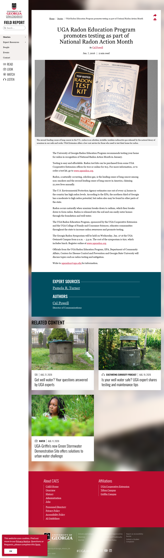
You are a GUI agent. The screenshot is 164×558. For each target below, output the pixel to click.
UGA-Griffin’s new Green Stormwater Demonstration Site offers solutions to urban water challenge (59, 450)
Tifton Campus (108, 490)
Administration (53, 498)
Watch (11, 74)
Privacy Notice (23, 541)
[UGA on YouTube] (106, 551)
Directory (81, 537)
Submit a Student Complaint (132, 540)
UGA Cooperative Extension (115, 486)
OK (10, 551)
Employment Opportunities (112, 534)
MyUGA (81, 540)
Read (10, 64)
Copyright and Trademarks (112, 537)
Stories (6, 37)
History (49, 494)
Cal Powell (97, 47)
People (6, 47)
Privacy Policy (53, 510)
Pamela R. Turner (66, 288)
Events (6, 52)
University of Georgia (58, 538)
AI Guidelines (53, 518)
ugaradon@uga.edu (71, 263)
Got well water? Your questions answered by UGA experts (61, 382)
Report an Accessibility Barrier (134, 535)
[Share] (155, 15)
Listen (10, 79)
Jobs (48, 501)
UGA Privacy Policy (109, 540)
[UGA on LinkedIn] (110, 551)
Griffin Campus (108, 494)
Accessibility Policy (55, 514)
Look (10, 69)
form (37, 544)
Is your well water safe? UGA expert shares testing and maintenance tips (129, 382)
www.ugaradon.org (83, 170)
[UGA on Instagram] (102, 551)
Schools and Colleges (86, 534)
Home (51, 18)
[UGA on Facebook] (93, 551)
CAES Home (52, 486)
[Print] (155, 19)
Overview (50, 490)
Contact (6, 57)
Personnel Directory (56, 507)
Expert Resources (11, 42)
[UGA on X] (97, 551)
